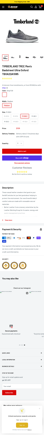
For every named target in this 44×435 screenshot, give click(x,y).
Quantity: (5, 143)
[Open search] (31, 7)
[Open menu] (3, 7)
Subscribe (9, 393)
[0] (40, 7)
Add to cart (22, 151)
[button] (7, 78)
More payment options (22, 163)
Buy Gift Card (22, 340)
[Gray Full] (4, 95)
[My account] (36, 7)
